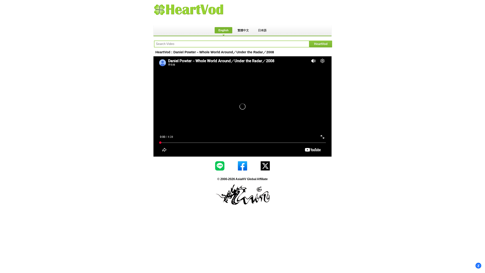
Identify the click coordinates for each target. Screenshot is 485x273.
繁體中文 (243, 30)
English (223, 30)
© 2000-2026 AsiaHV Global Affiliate (242, 179)
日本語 (262, 30)
